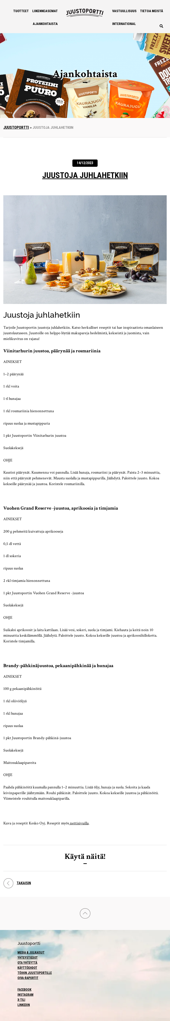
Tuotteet (21, 11)
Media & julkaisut (30, 952)
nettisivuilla (79, 823)
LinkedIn (23, 1005)
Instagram (25, 994)
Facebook (24, 989)
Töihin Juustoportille (34, 973)
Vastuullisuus (124, 11)
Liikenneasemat (45, 11)
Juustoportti (16, 127)
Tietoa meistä (151, 11)
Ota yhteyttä (27, 962)
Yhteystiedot (27, 957)
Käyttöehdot (27, 968)
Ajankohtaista (45, 24)
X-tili (21, 1000)
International (124, 24)
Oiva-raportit (27, 978)
